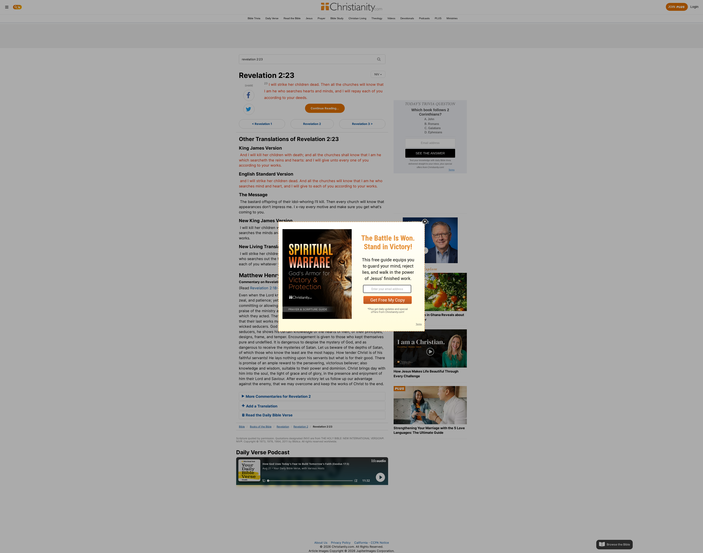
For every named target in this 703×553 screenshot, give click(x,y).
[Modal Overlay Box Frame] (351, 276)
